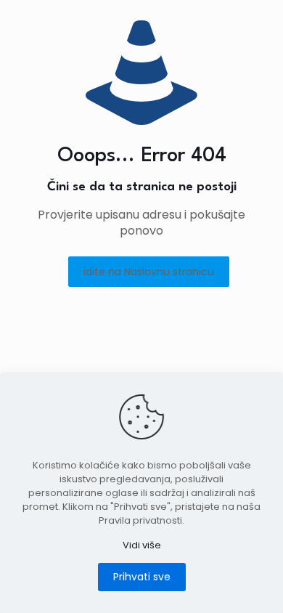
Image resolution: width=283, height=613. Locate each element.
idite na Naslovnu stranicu (148, 271)
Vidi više (142, 545)
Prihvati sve (142, 576)
